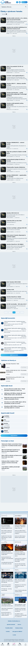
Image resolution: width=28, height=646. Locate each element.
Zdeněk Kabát (9, 89)
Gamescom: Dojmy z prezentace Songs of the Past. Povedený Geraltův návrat (12, 444)
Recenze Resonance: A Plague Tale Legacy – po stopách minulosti (6, 614)
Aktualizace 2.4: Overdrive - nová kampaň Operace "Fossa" (21, 586)
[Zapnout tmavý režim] (20, 2)
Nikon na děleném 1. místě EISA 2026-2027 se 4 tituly (20, 605)
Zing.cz (3, 469)
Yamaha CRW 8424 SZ (13, 213)
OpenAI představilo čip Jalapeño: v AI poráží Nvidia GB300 (7, 558)
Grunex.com (4, 452)
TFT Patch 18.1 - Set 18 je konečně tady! (6, 589)
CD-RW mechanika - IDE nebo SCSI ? (17, 304)
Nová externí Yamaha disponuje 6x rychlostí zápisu (16, 236)
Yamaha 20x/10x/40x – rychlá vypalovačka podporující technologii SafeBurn (17, 94)
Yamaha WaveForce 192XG (14, 296)
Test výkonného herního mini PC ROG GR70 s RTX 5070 (7, 563)
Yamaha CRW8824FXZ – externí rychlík (15, 143)
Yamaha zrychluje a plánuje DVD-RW (17, 228)
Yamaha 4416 (10, 289)
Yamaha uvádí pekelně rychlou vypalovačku (15, 104)
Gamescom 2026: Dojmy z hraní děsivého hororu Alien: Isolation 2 (21, 532)
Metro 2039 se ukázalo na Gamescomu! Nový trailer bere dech (12, 456)
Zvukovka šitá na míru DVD (14, 220)
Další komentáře (14, 355)
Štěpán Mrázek (10, 72)
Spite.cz (3, 447)
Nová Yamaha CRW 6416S (14, 282)
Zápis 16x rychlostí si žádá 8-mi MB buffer (16, 152)
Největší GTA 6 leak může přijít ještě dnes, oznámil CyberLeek (6, 537)
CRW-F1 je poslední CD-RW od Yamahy (15, 67)
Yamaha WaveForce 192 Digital (15, 244)
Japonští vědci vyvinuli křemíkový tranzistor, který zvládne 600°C (7, 553)
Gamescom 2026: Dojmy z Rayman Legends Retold (20, 537)
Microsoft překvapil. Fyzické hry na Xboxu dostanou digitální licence (11, 450)
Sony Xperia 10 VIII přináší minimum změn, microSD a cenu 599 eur (20, 610)
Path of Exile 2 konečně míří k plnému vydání (7, 609)
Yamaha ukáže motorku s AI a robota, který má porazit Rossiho (17, 18)
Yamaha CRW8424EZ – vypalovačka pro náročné (16, 176)
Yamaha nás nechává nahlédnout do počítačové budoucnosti (17, 28)
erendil (8, 33)
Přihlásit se (24, 2)
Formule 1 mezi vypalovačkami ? (15, 75)
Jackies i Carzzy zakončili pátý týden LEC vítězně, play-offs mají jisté (7, 581)
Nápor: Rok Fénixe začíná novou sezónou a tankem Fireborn (20, 581)
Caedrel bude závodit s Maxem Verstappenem (6, 585)
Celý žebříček (14, 435)
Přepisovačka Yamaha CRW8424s (16, 167)
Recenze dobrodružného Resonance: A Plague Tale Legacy (20, 565)
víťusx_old (9, 109)
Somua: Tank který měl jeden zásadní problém (21, 591)
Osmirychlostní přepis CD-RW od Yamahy (16, 160)
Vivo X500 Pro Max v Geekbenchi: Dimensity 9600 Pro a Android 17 (21, 615)
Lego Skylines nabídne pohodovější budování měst (11, 467)
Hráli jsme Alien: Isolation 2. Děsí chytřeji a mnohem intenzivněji (10, 461)
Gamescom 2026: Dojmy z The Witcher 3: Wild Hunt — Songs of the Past (20, 527)
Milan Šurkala (10, 24)
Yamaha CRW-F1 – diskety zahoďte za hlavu (16, 84)
